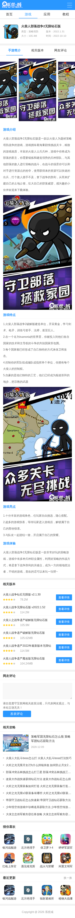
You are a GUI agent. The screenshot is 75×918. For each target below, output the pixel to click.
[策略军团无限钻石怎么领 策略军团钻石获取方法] (16, 743)
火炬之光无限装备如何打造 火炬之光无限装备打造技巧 (39, 786)
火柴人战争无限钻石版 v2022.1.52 (24, 607)
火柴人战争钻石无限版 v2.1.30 (22, 594)
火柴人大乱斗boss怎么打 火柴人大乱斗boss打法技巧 (39, 758)
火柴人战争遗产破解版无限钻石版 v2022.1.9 (24, 633)
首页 (9, 14)
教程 (65, 14)
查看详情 (64, 597)
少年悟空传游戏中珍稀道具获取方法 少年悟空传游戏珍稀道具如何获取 (39, 807)
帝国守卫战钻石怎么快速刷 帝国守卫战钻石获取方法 (38, 800)
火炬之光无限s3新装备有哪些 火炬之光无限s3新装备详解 (39, 793)
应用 (47, 14)
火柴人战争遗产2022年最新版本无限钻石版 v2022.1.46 (27, 646)
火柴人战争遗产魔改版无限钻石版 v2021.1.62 (24, 659)
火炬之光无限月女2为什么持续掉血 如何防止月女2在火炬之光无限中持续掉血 (39, 765)
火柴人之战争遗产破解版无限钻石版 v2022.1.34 (25, 620)
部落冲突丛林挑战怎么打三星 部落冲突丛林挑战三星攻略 (39, 772)
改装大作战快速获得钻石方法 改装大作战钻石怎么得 (38, 779)
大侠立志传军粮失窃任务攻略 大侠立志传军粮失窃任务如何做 (39, 814)
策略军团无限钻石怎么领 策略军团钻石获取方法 (50, 739)
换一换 (68, 877)
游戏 (28, 14)
